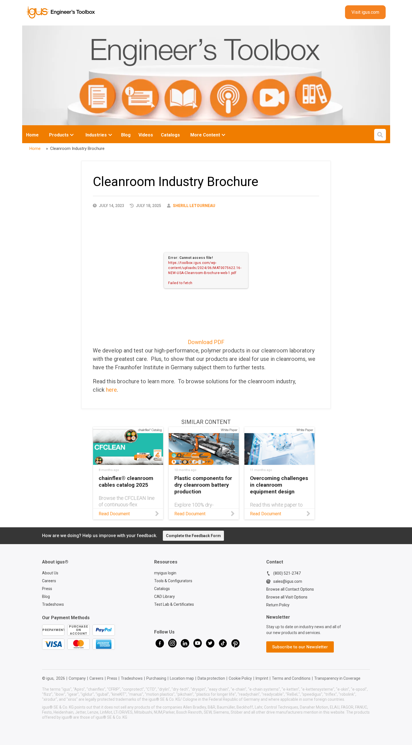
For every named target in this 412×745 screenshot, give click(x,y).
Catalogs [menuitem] (170, 135)
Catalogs (162, 588)
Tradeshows (53, 604)
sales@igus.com (287, 581)
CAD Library (164, 596)
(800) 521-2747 (287, 573)
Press (47, 588)
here (111, 389)
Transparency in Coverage (337, 678)
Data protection (211, 678)
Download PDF (206, 342)
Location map (182, 678)
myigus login (165, 573)
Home (32, 135)
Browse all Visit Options (286, 597)
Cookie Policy (240, 678)
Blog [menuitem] (126, 135)
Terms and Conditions (291, 678)
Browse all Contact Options (290, 589)
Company (77, 678)
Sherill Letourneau (194, 205)
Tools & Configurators (173, 581)
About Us (50, 573)
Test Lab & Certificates (174, 604)
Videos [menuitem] (145, 135)
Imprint (262, 678)
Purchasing (156, 678)
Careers (49, 581)
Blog (46, 596)
